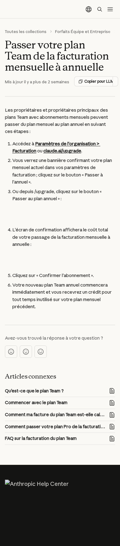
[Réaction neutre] (26, 351)
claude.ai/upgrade (62, 151)
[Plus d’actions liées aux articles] (115, 81)
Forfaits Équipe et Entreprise (82, 31)
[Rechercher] (100, 9)
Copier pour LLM (98, 81)
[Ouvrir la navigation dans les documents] (110, 9)
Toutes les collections (25, 31)
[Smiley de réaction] (40, 351)
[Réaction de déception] (11, 351)
